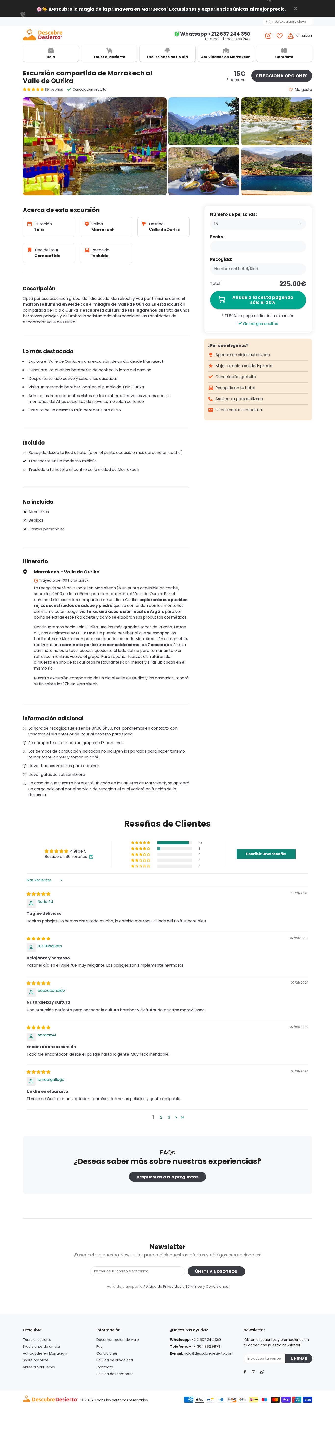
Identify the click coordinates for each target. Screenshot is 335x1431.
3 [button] (169, 1117)
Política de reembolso (115, 1373)
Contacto (104, 1367)
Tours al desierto (37, 1339)
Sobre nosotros (36, 1360)
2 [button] (161, 1117)
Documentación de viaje (117, 1339)
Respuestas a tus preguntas (167, 1177)
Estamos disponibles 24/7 (215, 35)
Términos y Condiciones (207, 1286)
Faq (99, 1346)
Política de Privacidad (162, 1286)
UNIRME (299, 1358)
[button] (34, 89)
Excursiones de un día (41, 1346)
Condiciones (107, 1353)
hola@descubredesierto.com (209, 1353)
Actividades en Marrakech (45, 1353)
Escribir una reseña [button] (266, 854)
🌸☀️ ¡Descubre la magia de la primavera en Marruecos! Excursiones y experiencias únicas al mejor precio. (161, 9)
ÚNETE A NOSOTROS (216, 1271)
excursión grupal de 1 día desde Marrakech (91, 298)
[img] (38, 894)
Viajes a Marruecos (39, 1367)
